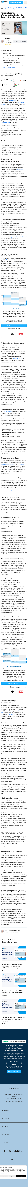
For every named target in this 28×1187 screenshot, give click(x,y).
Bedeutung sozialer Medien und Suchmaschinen (14, 616)
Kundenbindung (5, 122)
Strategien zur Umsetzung (10, 458)
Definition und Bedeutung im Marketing (11, 183)
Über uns (14, 1160)
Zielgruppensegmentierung (8, 464)
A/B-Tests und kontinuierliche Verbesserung (13, 758)
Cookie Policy (4, 1173)
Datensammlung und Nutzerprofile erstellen (12, 409)
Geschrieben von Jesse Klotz (12, 930)
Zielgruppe (20, 169)
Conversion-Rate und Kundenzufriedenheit (12, 722)
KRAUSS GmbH (14, 1089)
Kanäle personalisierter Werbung (12, 559)
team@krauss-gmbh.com (16, 1101)
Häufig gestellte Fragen (9, 798)
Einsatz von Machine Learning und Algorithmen (13, 366)
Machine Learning (18, 358)
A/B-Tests (10, 714)
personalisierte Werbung (18, 237)
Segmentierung (14, 490)
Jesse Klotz (8, 38)
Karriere (14, 1157)
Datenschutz (9, 260)
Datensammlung (7, 411)
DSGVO (14, 263)
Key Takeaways (6, 141)
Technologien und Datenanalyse (12, 343)
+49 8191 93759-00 (15, 1098)
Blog (2, 8)
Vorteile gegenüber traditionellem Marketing (13, 219)
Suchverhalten (13, 636)
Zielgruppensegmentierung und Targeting (12, 478)
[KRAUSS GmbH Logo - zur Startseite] (4, 2)
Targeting (21, 464)
